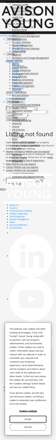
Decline (28, 427)
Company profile (20, 4)
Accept (28, 419)
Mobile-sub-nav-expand (28, 1)
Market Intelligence (19, 219)
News (8, 164)
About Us (10, 1)
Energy (15, 101)
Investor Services (14, 60)
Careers (10, 170)
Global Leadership (19, 213)
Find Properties (17, 216)
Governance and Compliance (26, 14)
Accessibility (16, 227)
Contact (10, 167)
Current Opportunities (23, 173)
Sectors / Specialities (16, 92)
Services (10, 20)
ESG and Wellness (21, 11)
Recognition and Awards (24, 7)
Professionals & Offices (21, 210)
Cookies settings (28, 411)
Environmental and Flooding (26, 104)
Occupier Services (15, 23)
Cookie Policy (28, 387)
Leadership (17, 17)
